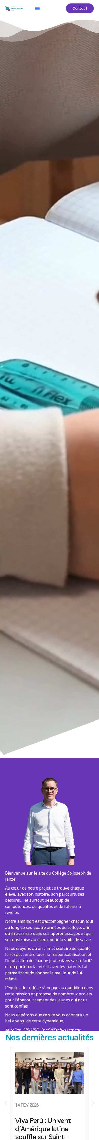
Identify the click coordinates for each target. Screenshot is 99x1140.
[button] (37, 8)
